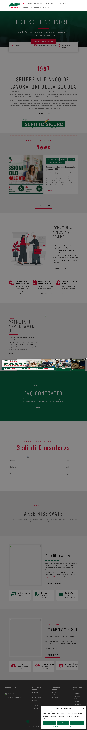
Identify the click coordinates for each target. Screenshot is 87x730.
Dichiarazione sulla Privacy (67, 727)
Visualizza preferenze (77, 723)
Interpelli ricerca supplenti (35, 3)
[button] (83, 708)
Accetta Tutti (49, 723)
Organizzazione (50, 3)
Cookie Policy (56, 727)
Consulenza (61, 3)
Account (45, 7)
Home (24, 3)
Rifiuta (63, 723)
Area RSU (36, 7)
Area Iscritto (26, 7)
